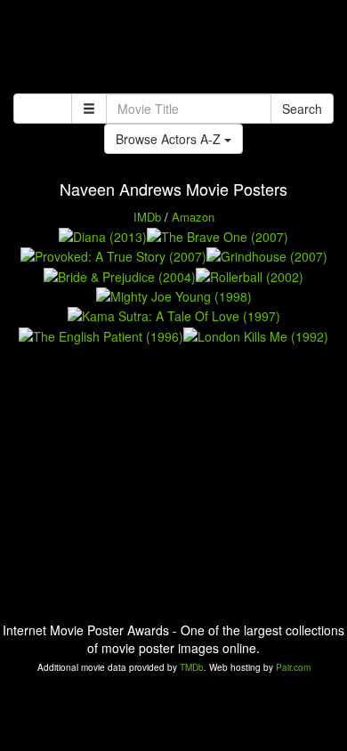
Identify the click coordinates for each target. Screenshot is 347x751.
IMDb (147, 216)
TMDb (192, 667)
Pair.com (293, 667)
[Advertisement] (173, 48)
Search (302, 108)
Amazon (193, 216)
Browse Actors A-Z (170, 139)
